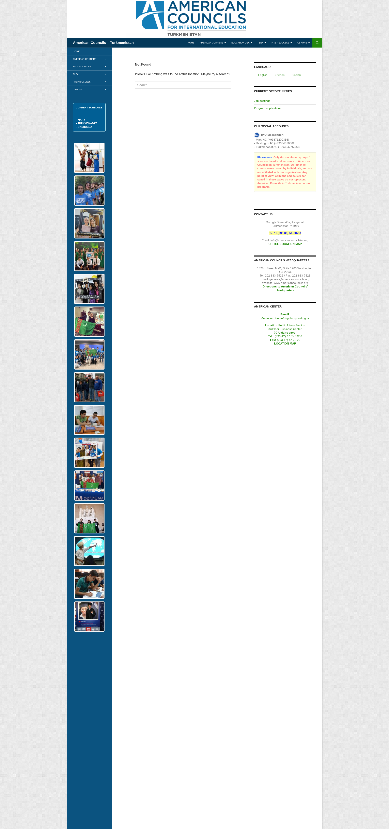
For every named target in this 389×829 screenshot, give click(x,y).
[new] (89, 190)
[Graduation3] (89, 158)
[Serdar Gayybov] (89, 551)
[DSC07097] (89, 420)
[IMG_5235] (89, 354)
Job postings (262, 100)
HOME (191, 42)
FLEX (260, 42)
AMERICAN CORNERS (211, 42)
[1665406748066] (89, 453)
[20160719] (89, 256)
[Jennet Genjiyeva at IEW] (89, 485)
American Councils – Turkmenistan (103, 43)
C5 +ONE (302, 42)
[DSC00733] (89, 584)
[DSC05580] (89, 616)
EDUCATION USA (240, 42)
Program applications (267, 108)
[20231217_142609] (89, 223)
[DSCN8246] (89, 289)
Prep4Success (280, 42)
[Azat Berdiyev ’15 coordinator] (89, 321)
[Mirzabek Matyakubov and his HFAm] (89, 387)
